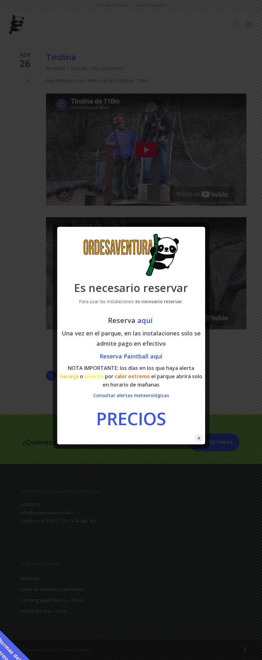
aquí (145, 320)
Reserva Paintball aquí (131, 356)
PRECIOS (131, 418)
